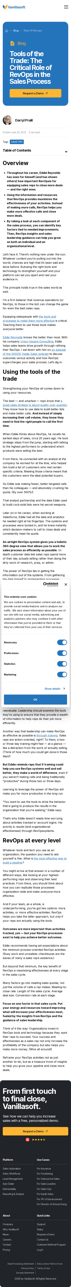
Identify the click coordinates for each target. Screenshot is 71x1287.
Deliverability (9, 1188)
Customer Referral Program (51, 1244)
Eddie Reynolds (13, 337)
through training (47, 735)
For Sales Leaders (46, 1183)
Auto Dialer (8, 1183)
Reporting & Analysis (13, 1193)
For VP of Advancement (49, 1198)
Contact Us (42, 1239)
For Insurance (44, 1168)
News (6, 1234)
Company (8, 1224)
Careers (7, 1239)
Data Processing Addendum (21, 1263)
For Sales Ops (44, 1188)
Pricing (6, 1249)
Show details (52, 688)
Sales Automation (12, 1168)
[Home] (6, 30)
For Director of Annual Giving (52, 1204)
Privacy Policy (27, 1268)
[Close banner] (66, 584)
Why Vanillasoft (11, 1229)
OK (35, 699)
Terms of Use (43, 1268)
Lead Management (13, 1178)
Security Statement (25, 1272)
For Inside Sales (45, 1193)
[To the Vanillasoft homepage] (14, 6)
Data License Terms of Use (50, 1263)
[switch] (62, 653)
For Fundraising (45, 1173)
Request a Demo (45, 1234)
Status (40, 1229)
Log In (40, 1249)
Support (41, 1224)
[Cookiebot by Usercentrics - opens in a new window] (44, 584)
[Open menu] (66, 6)
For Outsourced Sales (48, 1178)
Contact (7, 1244)
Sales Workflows (11, 1173)
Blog (16, 30)
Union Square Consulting (36, 341)
